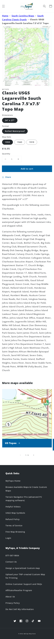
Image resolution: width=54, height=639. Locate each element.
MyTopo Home (13, 480)
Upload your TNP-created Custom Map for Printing (25, 576)
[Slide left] (20, 455)
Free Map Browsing (15, 531)
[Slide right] (33, 455)
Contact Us (11, 561)
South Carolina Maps (23, 15)
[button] (3, 6)
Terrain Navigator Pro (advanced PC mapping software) (24, 499)
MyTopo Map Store (30, 633)
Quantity (6, 153)
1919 (31, 142)
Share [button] (8, 177)
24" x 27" (10, 120)
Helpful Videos (13, 506)
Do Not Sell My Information (20, 609)
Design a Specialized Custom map (23, 568)
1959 (7, 142)
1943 (19, 142)
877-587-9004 (12, 555)
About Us (10, 596)
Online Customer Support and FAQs (24, 584)
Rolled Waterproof (15, 131)
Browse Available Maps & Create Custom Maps (26, 489)
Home (5, 15)
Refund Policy (13, 519)
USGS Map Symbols (15, 513)
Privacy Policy (13, 603)
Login (8, 538)
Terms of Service (14, 525)
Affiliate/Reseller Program (19, 590)
